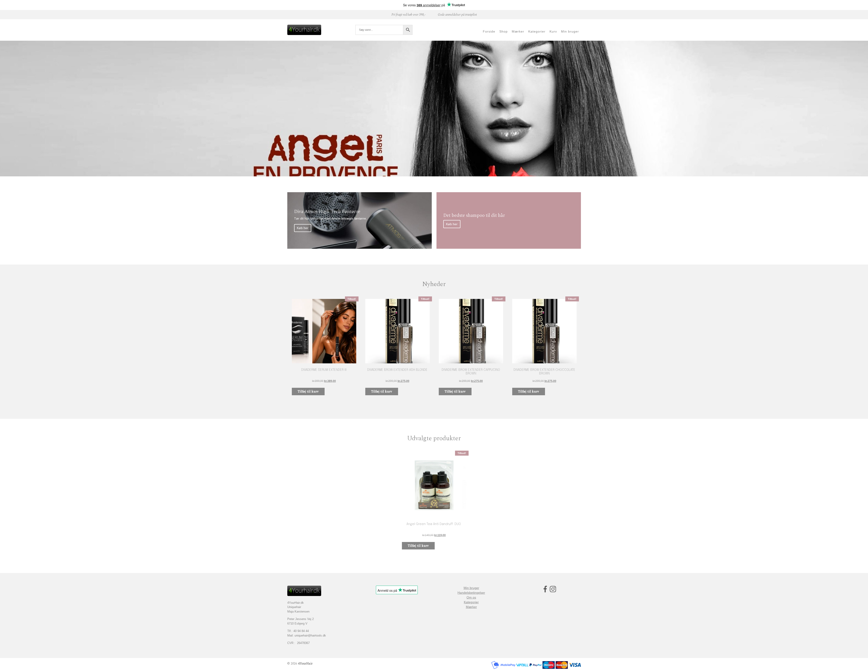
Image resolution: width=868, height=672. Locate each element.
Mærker (471, 607)
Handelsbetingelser (471, 592)
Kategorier (471, 602)
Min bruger (471, 588)
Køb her (302, 228)
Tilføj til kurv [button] (308, 391)
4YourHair (305, 663)
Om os (471, 597)
